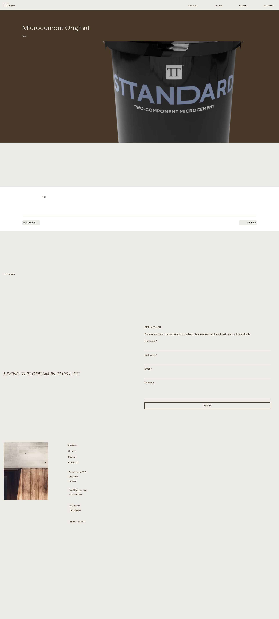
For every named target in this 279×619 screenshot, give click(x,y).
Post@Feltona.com (77, 490)
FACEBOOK (74, 506)
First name (150, 341)
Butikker (72, 457)
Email (148, 368)
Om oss (71, 451)
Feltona (9, 5)
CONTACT (73, 462)
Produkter (72, 445)
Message (149, 382)
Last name (150, 354)
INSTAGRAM (75, 510)
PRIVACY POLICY (77, 522)
